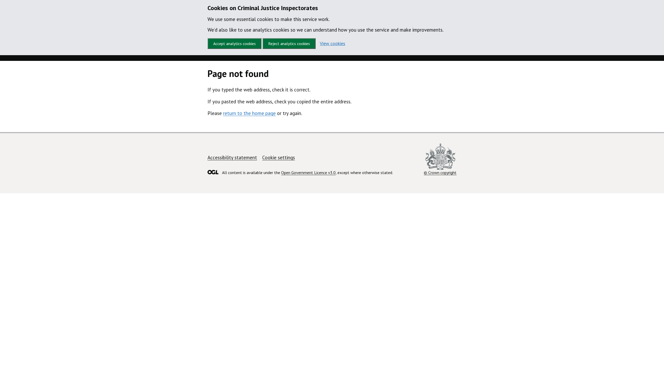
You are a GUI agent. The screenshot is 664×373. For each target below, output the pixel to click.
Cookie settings (278, 157)
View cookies (332, 43)
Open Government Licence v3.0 (308, 172)
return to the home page (249, 113)
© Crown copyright (440, 172)
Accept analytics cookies (234, 43)
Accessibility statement (232, 157)
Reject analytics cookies (289, 43)
